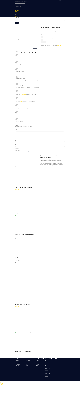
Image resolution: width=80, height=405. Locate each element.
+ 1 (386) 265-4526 (47, 373)
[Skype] (61, 363)
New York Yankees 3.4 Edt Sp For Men (22, 304)
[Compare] (21, 186)
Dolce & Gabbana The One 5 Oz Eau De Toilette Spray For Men (27, 281)
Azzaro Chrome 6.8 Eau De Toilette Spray (23, 187)
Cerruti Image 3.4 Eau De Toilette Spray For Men (24, 234)
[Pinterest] (63, 361)
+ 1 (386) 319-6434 (47, 368)
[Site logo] (20, 4)
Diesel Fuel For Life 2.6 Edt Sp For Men (22, 257)
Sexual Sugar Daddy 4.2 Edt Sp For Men (23, 327)
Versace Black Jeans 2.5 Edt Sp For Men (23, 351)
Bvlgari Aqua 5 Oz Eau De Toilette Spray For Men (25, 210)
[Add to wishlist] (23, 186)
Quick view (18, 186)
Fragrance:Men (44, 24)
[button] (16, 186)
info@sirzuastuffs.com (48, 378)
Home (41, 24)
